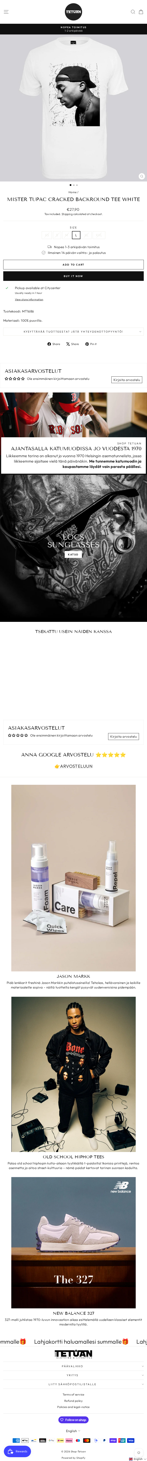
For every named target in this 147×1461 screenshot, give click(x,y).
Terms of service (73, 1394)
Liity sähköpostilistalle (72, 1384)
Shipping (67, 214)
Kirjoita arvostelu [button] (127, 380)
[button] (138, 1459)
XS (47, 235)
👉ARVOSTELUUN (73, 766)
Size (73, 227)
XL (86, 235)
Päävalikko (72, 1366)
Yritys (72, 1375)
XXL (99, 235)
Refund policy (73, 1401)
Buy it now (73, 276)
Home (73, 192)
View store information (29, 299)
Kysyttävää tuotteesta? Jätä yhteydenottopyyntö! (73, 331)
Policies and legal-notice (73, 1407)
